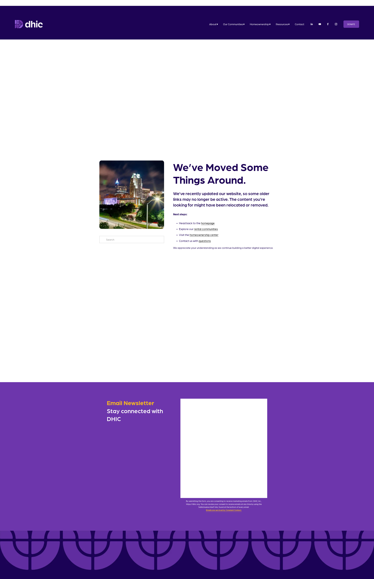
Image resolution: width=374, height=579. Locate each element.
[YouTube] (319, 24)
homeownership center (204, 235)
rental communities (206, 229)
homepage (208, 223)
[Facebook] (327, 24)
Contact (299, 24)
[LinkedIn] (311, 24)
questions (205, 241)
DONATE (351, 24)
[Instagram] (336, 24)
